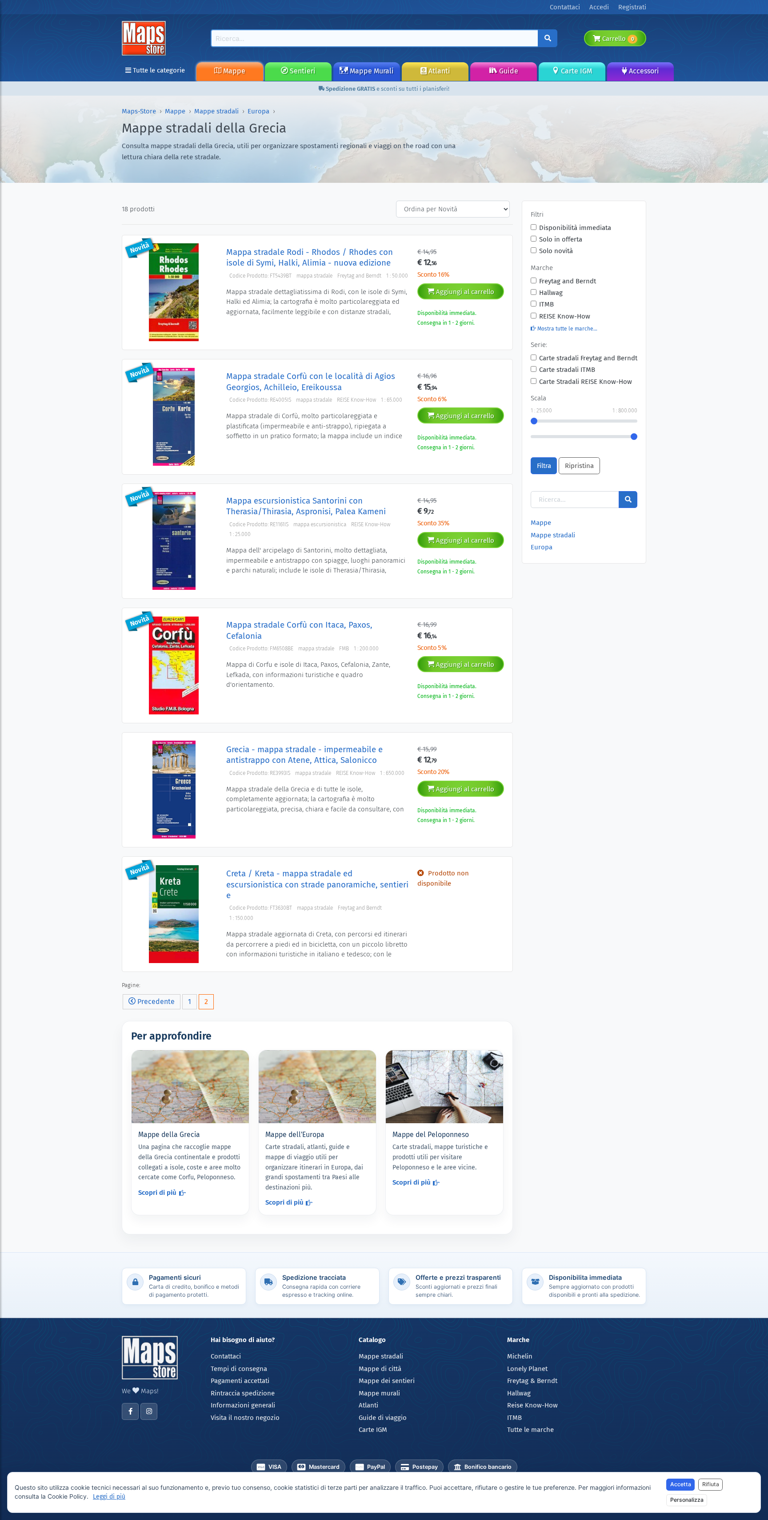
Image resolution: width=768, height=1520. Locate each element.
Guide (507, 71)
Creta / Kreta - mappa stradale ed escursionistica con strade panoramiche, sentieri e (317, 884)
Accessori (643, 71)
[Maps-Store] (145, 38)
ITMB (546, 304)
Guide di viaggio (383, 1418)
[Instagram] (148, 1411)
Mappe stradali (216, 111)
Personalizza (687, 1499)
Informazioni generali (243, 1405)
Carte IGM (575, 71)
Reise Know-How (532, 1405)
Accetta (680, 1484)
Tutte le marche (530, 1430)
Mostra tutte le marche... (566, 329)
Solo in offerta (560, 239)
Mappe (233, 71)
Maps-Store (139, 111)
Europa (258, 111)
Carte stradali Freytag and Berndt (588, 358)
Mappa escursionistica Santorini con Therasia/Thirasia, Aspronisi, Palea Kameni (306, 506)
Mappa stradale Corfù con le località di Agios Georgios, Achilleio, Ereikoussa (310, 381)
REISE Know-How (564, 316)
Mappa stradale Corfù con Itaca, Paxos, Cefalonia (299, 630)
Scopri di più (157, 1193)
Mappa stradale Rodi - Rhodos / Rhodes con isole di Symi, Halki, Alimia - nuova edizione (309, 257)
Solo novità (556, 251)
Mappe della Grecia (169, 1134)
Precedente (155, 1001)
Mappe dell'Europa (294, 1134)
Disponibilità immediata (575, 228)
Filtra (544, 466)
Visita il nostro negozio (245, 1418)
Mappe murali (379, 1393)
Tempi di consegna (239, 1369)
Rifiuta (710, 1484)
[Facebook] (130, 1411)
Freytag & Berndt (532, 1381)
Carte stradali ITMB (567, 370)
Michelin (519, 1356)
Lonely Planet (527, 1369)
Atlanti (438, 71)
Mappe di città (380, 1369)
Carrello (617, 39)
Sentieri (302, 71)
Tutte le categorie (158, 70)
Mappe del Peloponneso (430, 1134)
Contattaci (226, 1356)
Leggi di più (109, 1496)
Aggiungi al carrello (464, 292)
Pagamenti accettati (240, 1381)
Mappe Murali (371, 71)
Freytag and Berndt (567, 281)
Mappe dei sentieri (387, 1381)
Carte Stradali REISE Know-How (585, 382)
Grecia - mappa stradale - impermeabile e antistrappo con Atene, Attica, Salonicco (304, 754)
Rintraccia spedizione (243, 1393)
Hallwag (551, 293)
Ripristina (579, 466)
